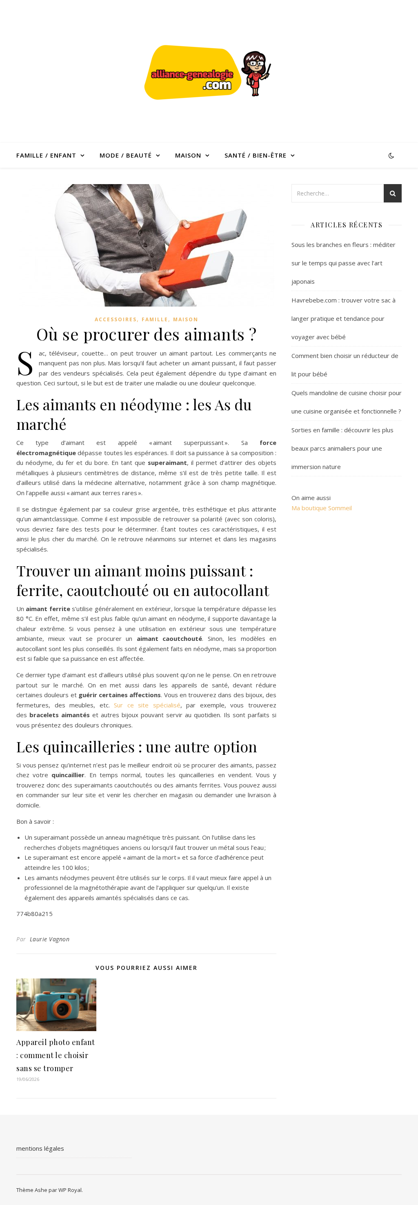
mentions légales (40, 1148)
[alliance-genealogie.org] (209, 71)
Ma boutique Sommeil (321, 508)
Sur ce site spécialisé (147, 705)
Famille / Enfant (46, 155)
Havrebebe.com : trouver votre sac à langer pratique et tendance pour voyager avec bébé (343, 318)
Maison (188, 155)
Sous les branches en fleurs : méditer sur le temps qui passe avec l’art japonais (343, 262)
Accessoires (116, 319)
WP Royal (70, 1190)
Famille (155, 319)
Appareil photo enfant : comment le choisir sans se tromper (55, 1055)
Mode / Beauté (126, 155)
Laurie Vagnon (50, 939)
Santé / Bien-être (256, 155)
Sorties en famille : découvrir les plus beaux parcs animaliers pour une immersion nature (342, 448)
